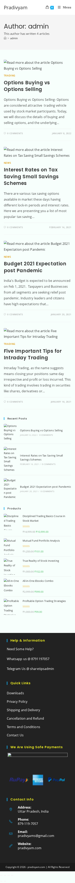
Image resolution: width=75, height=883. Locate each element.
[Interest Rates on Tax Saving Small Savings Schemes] (10, 459)
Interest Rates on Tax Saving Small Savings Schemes (31, 176)
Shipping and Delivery (23, 710)
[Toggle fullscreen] (5, 875)
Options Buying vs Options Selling (27, 86)
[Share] (8, 875)
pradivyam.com (29, 848)
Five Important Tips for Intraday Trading (33, 354)
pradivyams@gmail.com (36, 836)
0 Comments (15, 133)
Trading (9, 75)
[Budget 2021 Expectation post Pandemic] (10, 488)
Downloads (15, 693)
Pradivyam (15, 7)
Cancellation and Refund (25, 718)
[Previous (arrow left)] (1, 881)
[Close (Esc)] (12, 875)
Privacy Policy (17, 701)
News (7, 163)
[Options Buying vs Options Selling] (10, 432)
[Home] (5, 38)
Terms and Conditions (23, 727)
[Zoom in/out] (1, 875)
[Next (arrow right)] (5, 881)
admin (14, 38)
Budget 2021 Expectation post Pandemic (35, 267)
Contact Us (15, 735)
